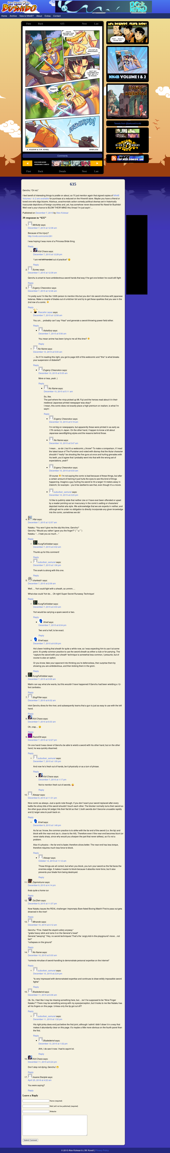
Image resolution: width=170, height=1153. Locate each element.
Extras (48, 15)
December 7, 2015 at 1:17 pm (52, 779)
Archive (13, 15)
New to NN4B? (27, 15)
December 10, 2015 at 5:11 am (58, 391)
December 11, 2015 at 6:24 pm (42, 1061)
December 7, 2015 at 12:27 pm (42, 739)
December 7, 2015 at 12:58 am (47, 315)
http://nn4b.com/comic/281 (40, 236)
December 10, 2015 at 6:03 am (63, 470)
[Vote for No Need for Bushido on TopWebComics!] (130, 160)
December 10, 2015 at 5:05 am (53, 373)
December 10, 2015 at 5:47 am (63, 443)
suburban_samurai (63, 491)
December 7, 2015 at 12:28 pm (47, 254)
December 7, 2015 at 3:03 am (47, 606)
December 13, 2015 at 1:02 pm (53, 1043)
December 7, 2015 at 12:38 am (42, 227)
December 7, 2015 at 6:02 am (42, 700)
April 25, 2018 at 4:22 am (39, 1080)
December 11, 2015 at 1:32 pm (47, 1019)
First (28, 23)
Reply (30, 246)
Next (84, 23)
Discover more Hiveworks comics (41, 163)
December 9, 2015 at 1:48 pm (47, 825)
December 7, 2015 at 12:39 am (42, 272)
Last (96, 23)
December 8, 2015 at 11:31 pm (42, 797)
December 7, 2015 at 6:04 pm (52, 625)
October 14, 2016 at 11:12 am (52, 860)
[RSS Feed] (114, 160)
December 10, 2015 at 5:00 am (47, 351)
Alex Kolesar (62, 212)
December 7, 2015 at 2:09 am (42, 583)
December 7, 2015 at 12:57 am (42, 522)
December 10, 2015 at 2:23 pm (63, 494)
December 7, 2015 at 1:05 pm (47, 761)
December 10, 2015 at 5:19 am (63, 421)
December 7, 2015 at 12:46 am (42, 290)
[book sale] (127, 79)
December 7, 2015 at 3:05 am (42, 679)
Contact (57, 15)
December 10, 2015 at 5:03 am (42, 955)
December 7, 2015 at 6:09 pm (47, 643)
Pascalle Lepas (45, 312)
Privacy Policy (102, 1150)
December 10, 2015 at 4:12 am (42, 924)
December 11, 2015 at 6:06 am (42, 994)
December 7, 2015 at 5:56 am (52, 333)
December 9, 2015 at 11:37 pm (42, 903)
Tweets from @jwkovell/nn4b (127, 123)
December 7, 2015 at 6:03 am (42, 721)
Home (4, 15)
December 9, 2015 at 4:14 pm (42, 885)
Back (40, 23)
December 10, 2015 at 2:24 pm (47, 973)
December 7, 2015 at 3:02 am (47, 546)
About (39, 15)
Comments (62, 155)
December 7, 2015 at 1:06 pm (47, 565)
